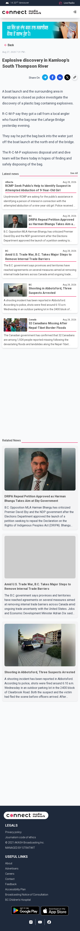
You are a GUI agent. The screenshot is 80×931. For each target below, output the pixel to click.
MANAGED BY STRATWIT (20, 847)
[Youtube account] (40, 922)
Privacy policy (13, 832)
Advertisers (11, 868)
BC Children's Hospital (18, 899)
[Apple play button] (55, 910)
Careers (9, 873)
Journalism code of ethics (20, 837)
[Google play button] (25, 910)
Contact (10, 878)
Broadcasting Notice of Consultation (26, 894)
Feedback (11, 884)
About (8, 863)
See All (74, 173)
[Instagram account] (31, 922)
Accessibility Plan (15, 889)
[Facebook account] (49, 922)
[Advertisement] (40, 392)
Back (11, 45)
